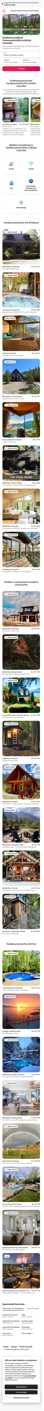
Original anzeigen (10, 5)
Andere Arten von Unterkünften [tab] (13, 1308)
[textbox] (12, 62)
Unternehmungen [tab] (33, 1308)
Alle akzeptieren (21, 1387)
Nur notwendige (21, 1392)
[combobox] (21, 55)
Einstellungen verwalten (21, 1398)
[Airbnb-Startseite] (4, 11)
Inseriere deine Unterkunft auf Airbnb (25, 11)
